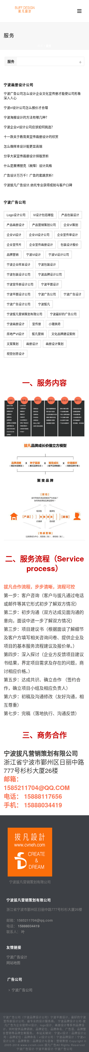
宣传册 (36, 324)
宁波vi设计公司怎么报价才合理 (26, 107)
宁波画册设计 (15, 324)
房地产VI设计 (15, 334)
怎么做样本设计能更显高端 (23, 146)
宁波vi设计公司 (58, 254)
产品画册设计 (15, 225)
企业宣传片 (14, 244)
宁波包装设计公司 (18, 274)
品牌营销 (13, 254)
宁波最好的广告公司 (63, 314)
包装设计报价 (69, 244)
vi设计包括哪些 (43, 215)
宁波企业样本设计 (18, 264)
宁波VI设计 (33, 254)
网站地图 (13, 962)
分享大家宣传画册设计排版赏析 (26, 156)
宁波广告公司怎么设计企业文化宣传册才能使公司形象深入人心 (42, 95)
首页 (40, 46)
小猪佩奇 (55, 324)
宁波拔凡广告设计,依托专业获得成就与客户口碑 (38, 185)
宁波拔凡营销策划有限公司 (24, 314)
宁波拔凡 (44, 304)
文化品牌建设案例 (63, 334)
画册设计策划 (55, 344)
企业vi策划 (71, 225)
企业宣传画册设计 (41, 244)
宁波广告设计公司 (18, 304)
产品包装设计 (70, 215)
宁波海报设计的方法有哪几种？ (26, 117)
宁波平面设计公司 (18, 294)
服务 (10, 61)
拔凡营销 (38, 334)
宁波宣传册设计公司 (20, 284)
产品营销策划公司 (44, 225)
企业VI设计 (14, 235)
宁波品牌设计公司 (50, 274)
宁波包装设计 (47, 264)
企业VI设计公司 (39, 235)
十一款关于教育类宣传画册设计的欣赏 (31, 136)
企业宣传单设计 (67, 235)
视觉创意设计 (15, 353)
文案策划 (13, 344)
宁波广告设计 (72, 294)
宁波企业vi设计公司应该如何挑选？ (29, 127)
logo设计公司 (16, 215)
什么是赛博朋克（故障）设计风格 (28, 165)
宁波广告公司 (47, 294)
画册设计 (32, 344)
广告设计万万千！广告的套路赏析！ (29, 175)
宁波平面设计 (50, 284)
